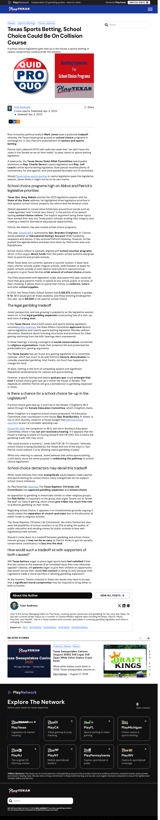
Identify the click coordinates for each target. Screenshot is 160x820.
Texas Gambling (50, 628)
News (11, 23)
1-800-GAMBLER (40, 808)
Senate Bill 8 (26, 232)
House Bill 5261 (16, 428)
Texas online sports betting (31, 176)
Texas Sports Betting (79, 628)
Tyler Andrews (22, 107)
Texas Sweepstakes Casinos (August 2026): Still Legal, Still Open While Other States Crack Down (72, 656)
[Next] (148, 638)
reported (33, 486)
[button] (150, 9)
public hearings (27, 327)
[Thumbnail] (29, 661)
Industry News (62, 646)
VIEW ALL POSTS (110, 595)
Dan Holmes (60, 674)
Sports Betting (26, 23)
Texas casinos (46, 23)
